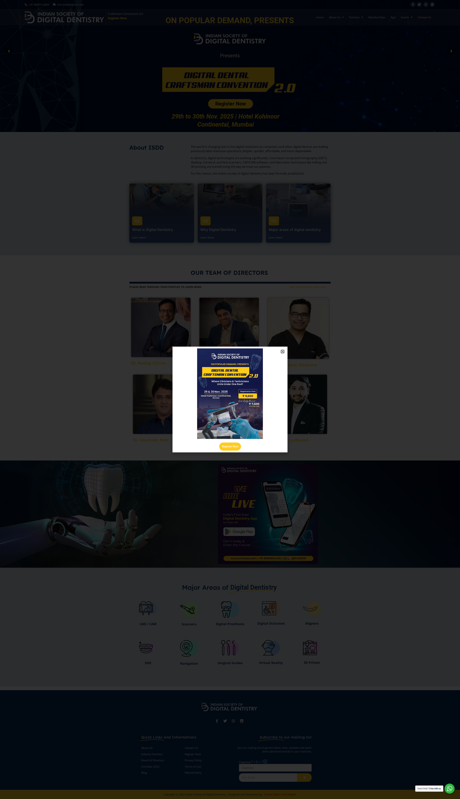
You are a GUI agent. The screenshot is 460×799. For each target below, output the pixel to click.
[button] (282, 351)
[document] (230, 399)
